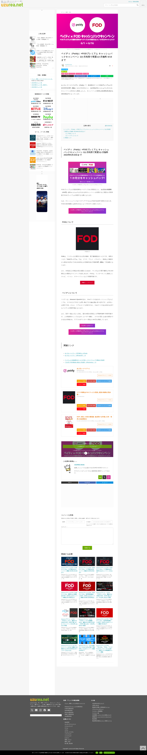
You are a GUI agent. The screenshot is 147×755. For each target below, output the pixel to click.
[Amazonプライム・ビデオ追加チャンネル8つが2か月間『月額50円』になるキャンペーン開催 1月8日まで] (87, 644)
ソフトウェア (68, 733)
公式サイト (87, 325)
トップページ (87, 282)
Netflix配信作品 (69, 710)
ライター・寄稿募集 (97, 711)
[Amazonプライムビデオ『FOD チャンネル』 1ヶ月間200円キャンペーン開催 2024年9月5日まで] (87, 566)
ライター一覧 (95, 713)
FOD (63, 73)
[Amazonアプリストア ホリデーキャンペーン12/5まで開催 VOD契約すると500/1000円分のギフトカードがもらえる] (69, 644)
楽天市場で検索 (91, 381)
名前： (64, 521)
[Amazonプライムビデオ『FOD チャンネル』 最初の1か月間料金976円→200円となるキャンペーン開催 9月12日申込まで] (69, 591)
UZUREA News (68, 64)
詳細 (58, 706)
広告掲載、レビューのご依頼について (101, 715)
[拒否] (145, 752)
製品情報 (94, 718)
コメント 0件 (64, 69)
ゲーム (66, 728)
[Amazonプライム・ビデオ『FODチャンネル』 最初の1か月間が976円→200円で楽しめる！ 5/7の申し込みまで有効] (104, 591)
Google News (36, 710)
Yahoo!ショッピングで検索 (104, 381)
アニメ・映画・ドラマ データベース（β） (42, 79)
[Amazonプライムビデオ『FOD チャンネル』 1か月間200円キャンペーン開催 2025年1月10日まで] (69, 566)
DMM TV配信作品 (69, 714)
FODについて (71, 133)
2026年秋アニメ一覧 (37, 82)
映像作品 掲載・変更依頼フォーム (100, 707)
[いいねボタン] (109, 65)
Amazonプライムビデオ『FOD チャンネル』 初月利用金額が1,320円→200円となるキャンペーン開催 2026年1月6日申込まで (87, 596)
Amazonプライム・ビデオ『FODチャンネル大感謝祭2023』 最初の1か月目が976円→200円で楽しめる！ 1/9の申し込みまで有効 (87, 622)
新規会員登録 (136, 1)
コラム (66, 729)
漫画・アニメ (68, 739)
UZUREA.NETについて (98, 703)
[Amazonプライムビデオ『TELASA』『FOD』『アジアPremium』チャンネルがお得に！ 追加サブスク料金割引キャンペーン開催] (104, 644)
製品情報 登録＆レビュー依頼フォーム (102, 720)
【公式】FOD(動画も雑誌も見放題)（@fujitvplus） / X (80, 362)
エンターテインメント (70, 724)
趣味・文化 (64, 71)
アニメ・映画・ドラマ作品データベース (75, 703)
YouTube (49, 710)
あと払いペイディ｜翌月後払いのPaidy (76, 353)
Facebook (87, 482)
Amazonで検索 (81, 381)
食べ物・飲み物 (69, 743)
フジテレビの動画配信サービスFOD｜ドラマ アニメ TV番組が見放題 (85, 360)
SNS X (70, 482)
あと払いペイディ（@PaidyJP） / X (75, 355)
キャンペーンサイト (87, 210)
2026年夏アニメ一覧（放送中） (40, 84)
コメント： (64, 526)
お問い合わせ (95, 705)
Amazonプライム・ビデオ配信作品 (73, 706)
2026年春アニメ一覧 (37, 87)
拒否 (101, 752)
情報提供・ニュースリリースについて (101, 716)
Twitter (104, 477)
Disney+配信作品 (69, 712)
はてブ (93, 76)
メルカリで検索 (81, 384)
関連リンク (68, 137)
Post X (67, 76)
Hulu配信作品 (68, 716)
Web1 (100, 477)
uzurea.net (71, 748)
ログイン (130, 1)
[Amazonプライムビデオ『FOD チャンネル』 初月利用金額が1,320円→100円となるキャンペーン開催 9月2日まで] (104, 617)
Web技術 (67, 722)
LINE (107, 76)
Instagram (109, 477)
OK (97, 752)
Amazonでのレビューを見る (105, 375)
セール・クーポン (69, 731)
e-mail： (89, 521)
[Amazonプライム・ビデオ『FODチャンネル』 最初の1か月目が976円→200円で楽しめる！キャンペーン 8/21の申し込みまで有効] (69, 617)
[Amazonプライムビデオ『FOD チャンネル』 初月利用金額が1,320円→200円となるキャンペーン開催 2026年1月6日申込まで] (87, 591)
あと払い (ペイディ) (83, 368)
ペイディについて (72, 135)
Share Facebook (80, 76)
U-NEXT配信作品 (69, 708)
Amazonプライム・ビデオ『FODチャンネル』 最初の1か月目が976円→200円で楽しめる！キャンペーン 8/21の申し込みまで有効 (69, 622)
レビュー (67, 737)
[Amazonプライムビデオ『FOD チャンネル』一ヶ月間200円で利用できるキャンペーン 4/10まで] (104, 566)
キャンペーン (72, 73)
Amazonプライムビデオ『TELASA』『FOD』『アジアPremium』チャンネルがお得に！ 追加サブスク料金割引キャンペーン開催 (104, 649)
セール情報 (85, 73)
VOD (66, 73)
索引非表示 (108, 125)
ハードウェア (68, 735)
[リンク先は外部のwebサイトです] (69, 373)
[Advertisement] (92, 5)
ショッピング (79, 73)
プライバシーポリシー (98, 709)
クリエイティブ (69, 726)
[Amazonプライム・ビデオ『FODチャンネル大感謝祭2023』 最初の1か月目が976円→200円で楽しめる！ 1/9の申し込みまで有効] (87, 617)
